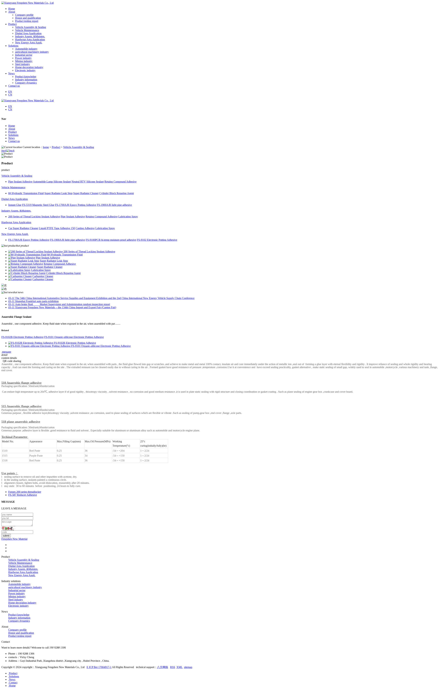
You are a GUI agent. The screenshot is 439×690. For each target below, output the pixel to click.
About (11, 128)
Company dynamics (26, 82)
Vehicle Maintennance (27, 30)
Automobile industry (26, 48)
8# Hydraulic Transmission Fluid (65, 254)
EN (10, 91)
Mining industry (23, 61)
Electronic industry (25, 70)
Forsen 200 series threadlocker (24, 491)
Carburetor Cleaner (42, 276)
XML (179, 667)
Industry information (26, 79)
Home (11, 125)
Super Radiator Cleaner (49, 266)
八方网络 (162, 667)
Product (12, 131)
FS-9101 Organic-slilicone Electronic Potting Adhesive (74, 337)
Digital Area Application (28, 33)
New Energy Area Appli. (28, 42)
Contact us (14, 141)
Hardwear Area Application (30, 39)
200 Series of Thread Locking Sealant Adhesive (89, 251)
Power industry (23, 58)
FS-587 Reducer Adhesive (22, 494)
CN (10, 94)
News (11, 138)
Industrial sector (23, 54)
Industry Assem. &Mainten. (30, 36)
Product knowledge (25, 76)
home (46, 147)
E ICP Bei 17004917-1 (99, 667)
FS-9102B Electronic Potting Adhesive (22, 337)
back (4, 150)
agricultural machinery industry (32, 51)
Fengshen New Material (14, 538)
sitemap (188, 667)
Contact (12, 682)
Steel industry (22, 64)
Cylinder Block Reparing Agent (63, 273)
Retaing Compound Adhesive (60, 263)
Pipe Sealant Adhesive (48, 257)
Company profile (24, 14)
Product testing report (26, 21)
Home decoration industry (29, 67)
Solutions (13, 135)
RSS (172, 667)
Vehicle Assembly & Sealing (30, 27)
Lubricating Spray (41, 270)
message (6, 351)
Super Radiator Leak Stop (54, 260)
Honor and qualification (28, 17)
